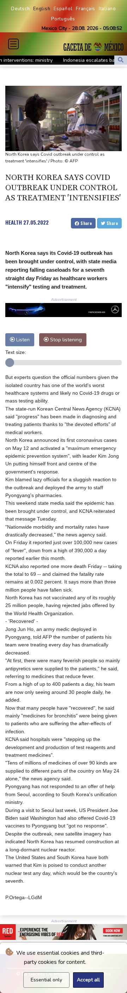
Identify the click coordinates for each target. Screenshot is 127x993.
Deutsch (20, 9)
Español (63, 9)
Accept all (88, 979)
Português (63, 19)
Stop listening (65, 339)
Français (85, 9)
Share (85, 223)
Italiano (107, 9)
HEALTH (13, 222)
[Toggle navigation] (13, 44)
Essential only (46, 979)
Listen (22, 339)
